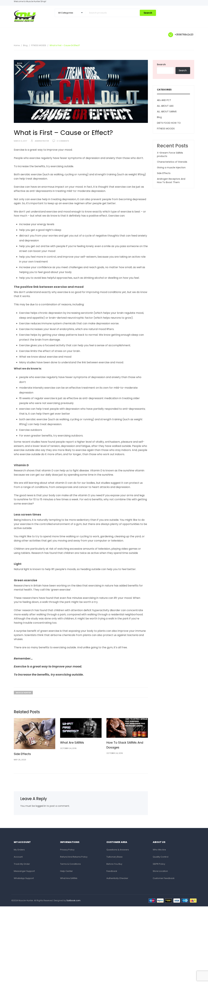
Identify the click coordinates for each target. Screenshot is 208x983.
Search (148, 12)
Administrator (42, 141)
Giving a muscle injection (171, 167)
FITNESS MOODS (38, 45)
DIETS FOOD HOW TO (169, 122)
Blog (25, 45)
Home (17, 45)
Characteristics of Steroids (172, 161)
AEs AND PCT (164, 100)
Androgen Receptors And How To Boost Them (171, 180)
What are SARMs (72, 742)
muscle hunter (23, 692)
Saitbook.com (73, 900)
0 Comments (63, 141)
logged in (41, 806)
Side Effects (22, 754)
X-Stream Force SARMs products (170, 154)
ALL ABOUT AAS (165, 105)
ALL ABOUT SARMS (167, 111)
